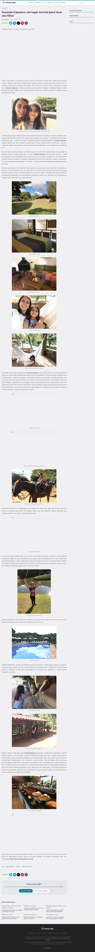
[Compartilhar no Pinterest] (22, 23)
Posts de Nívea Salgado (41, 890)
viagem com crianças (27, 866)
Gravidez (37, 2)
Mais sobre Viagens (26, 890)
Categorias (62, 2)
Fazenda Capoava (10, 866)
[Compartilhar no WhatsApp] (10, 23)
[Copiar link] (26, 23)
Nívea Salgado (5, 19)
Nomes (49, 2)
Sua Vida (55, 2)
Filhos (44, 2)
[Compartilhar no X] (18, 23)
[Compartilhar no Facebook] (14, 23)
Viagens (5, 8)
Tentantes (30, 2)
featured (18, 866)
